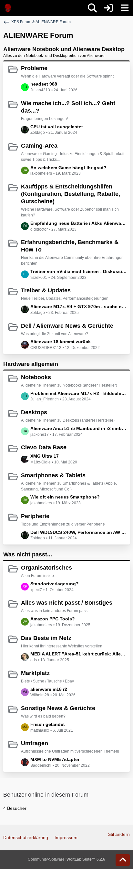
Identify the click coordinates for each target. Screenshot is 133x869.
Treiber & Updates (46, 290)
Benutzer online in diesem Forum (45, 794)
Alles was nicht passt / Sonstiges (66, 602)
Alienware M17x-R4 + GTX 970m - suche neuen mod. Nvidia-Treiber (78, 306)
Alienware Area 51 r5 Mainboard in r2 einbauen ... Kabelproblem (78, 428)
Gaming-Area (39, 145)
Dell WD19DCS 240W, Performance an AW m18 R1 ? (78, 532)
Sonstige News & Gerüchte (58, 708)
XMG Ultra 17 (44, 456)
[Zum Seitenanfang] (123, 860)
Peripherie (35, 516)
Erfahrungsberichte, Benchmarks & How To (69, 246)
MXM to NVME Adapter (54, 759)
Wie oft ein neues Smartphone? (65, 496)
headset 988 (43, 84)
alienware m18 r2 (48, 689)
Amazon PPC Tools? (52, 618)
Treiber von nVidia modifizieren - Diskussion (78, 271)
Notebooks (36, 377)
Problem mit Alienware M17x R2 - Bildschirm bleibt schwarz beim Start (78, 393)
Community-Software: (66, 859)
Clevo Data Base (43, 447)
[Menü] (124, 8)
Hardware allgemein (30, 364)
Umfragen (34, 743)
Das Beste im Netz (46, 638)
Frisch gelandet (47, 724)
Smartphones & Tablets (53, 475)
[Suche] (92, 8)
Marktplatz (35, 673)
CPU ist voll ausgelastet (56, 126)
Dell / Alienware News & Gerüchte (67, 326)
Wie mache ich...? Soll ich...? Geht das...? (68, 107)
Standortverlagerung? (54, 583)
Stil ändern (119, 834)
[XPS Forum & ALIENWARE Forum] (8, 8)
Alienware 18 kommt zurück (60, 341)
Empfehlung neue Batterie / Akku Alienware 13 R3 (78, 223)
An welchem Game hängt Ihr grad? (68, 167)
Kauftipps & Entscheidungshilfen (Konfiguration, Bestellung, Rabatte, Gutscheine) (70, 194)
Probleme (34, 68)
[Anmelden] (108, 8)
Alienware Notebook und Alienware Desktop (64, 49)
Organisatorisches (46, 567)
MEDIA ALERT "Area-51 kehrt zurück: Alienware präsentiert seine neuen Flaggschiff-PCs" (78, 653)
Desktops (34, 412)
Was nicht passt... (27, 554)
